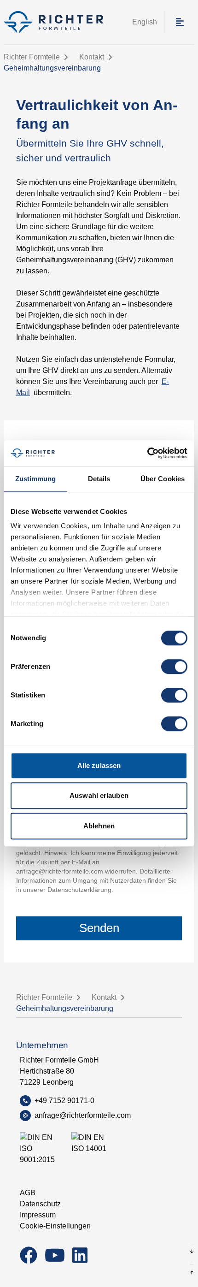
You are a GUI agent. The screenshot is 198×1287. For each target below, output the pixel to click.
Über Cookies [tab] (162, 479)
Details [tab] (99, 479)
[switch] (174, 666)
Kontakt (91, 57)
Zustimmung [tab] (35, 479)
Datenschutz (40, 1204)
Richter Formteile (32, 57)
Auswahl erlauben (99, 795)
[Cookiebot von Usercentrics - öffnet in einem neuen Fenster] (147, 453)
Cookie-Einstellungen (55, 1226)
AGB (27, 1193)
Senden (99, 927)
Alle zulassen (99, 765)
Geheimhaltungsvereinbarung (52, 68)
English (144, 22)
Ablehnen (99, 826)
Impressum (38, 1215)
